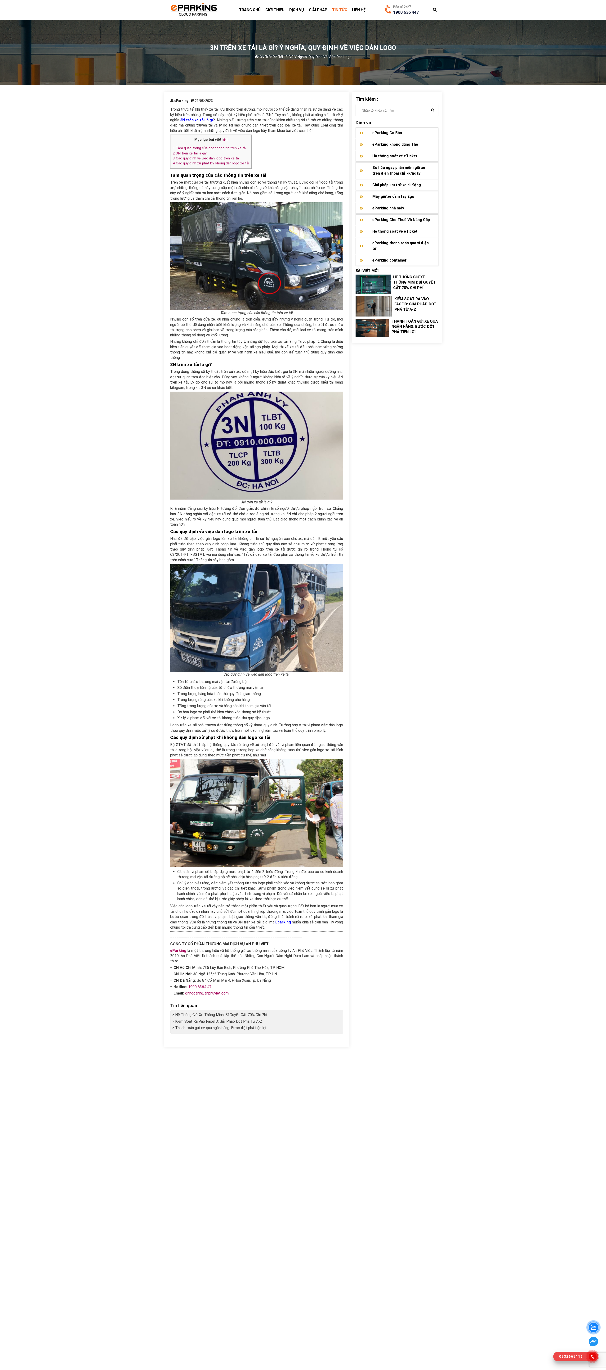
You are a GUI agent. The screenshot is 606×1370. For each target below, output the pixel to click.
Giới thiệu (275, 10)
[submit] (433, 110)
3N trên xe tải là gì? (190, 153)
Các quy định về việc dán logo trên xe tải (206, 158)
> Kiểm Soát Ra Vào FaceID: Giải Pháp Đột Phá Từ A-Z (217, 1021)
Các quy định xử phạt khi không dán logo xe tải (211, 163)
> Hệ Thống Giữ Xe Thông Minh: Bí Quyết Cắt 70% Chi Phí (219, 1015)
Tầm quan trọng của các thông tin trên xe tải (209, 148)
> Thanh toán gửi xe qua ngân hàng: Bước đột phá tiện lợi (219, 1028)
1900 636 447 (406, 12)
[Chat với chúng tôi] (593, 1341)
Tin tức (339, 10)
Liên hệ (358, 10)
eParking (178, 950)
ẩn (225, 139)
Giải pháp (318, 10)
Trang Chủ (250, 10)
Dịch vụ (296, 10)
